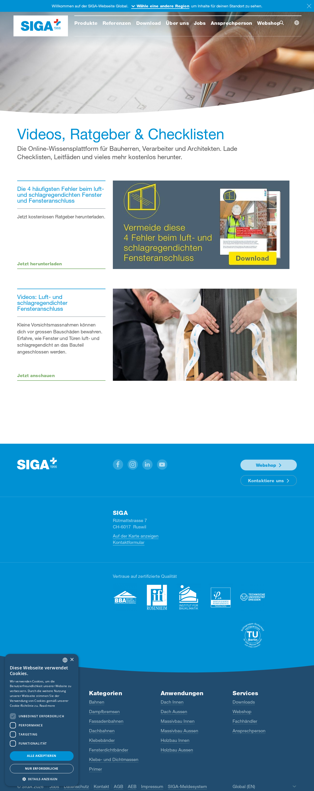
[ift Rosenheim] (157, 597)
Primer (95, 769)
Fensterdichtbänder (108, 749)
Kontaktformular (128, 542)
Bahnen (96, 702)
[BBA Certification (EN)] (125, 597)
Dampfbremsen (104, 711)
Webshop (266, 465)
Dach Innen (172, 702)
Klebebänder (102, 740)
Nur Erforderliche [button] (41, 768)
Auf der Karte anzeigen (135, 535)
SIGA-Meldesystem (187, 786)
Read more (47, 706)
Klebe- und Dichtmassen (113, 759)
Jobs (54, 786)
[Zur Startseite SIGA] (40, 26)
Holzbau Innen (175, 740)
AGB (118, 786)
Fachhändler (245, 721)
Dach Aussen (174, 711)
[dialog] (41, 720)
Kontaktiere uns (266, 480)
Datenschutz (76, 786)
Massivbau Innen (178, 721)
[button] (118, 464)
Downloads (244, 702)
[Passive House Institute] (221, 597)
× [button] (72, 660)
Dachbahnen (102, 730)
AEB (132, 786)
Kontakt (101, 786)
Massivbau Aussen (179, 730)
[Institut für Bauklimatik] (189, 597)
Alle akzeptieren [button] (41, 756)
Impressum (152, 786)
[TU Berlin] (252, 635)
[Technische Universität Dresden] (252, 597)
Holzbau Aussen (177, 749)
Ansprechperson (249, 730)
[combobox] (65, 660)
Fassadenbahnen (106, 721)
